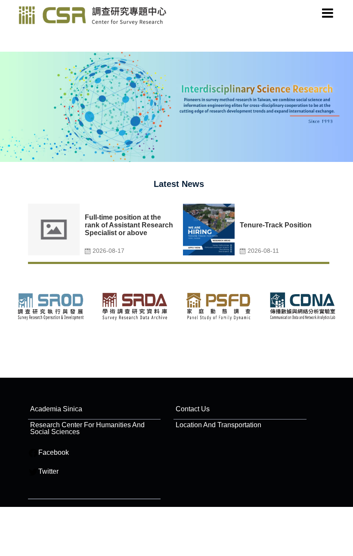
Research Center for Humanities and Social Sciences (87, 428)
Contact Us (193, 409)
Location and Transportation (218, 425)
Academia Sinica (56, 409)
